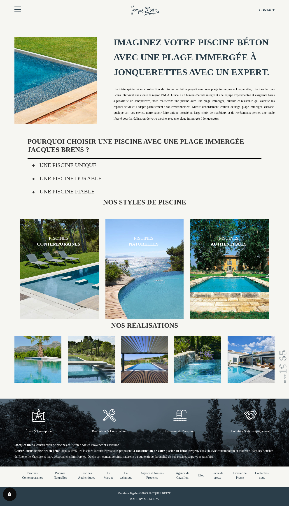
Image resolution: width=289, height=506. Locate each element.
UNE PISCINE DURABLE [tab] (70, 178)
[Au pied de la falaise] (197, 380)
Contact (267, 10)
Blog (201, 475)
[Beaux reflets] (144, 380)
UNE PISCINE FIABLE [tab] (66, 191)
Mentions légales (128, 493)
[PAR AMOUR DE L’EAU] (251, 380)
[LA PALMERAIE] (37, 380)
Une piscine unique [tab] (67, 165)
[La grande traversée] (91, 380)
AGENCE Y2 (151, 499)
